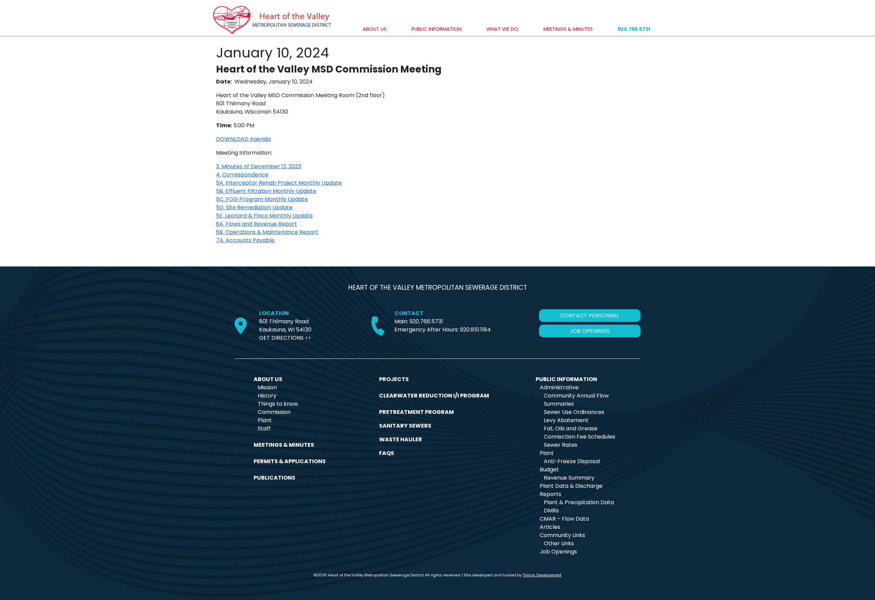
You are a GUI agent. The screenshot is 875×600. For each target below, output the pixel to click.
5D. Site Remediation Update (254, 207)
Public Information (436, 29)
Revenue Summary (569, 478)
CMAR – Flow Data (564, 519)
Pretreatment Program (416, 412)
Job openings (589, 331)
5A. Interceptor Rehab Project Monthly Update (279, 183)
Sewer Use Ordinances (574, 412)
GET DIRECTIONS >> (285, 338)
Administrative (559, 387)
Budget (549, 469)
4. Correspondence (242, 175)
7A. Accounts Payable (245, 240)
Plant (265, 420)
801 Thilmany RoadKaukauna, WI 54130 (285, 325)
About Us (375, 29)
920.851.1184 (475, 330)
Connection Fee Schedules (579, 437)
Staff (264, 428)
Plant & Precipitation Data (579, 502)
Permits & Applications (290, 461)
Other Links (559, 543)
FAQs (386, 453)
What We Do (502, 29)
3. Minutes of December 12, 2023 (258, 166)
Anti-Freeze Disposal (572, 461)
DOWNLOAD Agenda (243, 139)
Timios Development (542, 575)
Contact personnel (589, 315)
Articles (550, 527)
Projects (394, 379)
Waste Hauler (400, 439)
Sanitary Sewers (405, 426)
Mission (267, 387)
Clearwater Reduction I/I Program (434, 396)
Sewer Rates (560, 445)
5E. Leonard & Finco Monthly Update (264, 216)
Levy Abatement (566, 420)
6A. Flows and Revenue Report (256, 224)
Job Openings (558, 552)
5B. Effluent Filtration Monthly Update (266, 191)
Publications (274, 478)
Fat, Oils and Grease (570, 428)
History (267, 396)
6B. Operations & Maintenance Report (267, 232)
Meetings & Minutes (568, 29)
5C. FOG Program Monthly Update (262, 199)
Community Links (562, 535)
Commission (274, 412)
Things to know (278, 404)
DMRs (551, 510)
